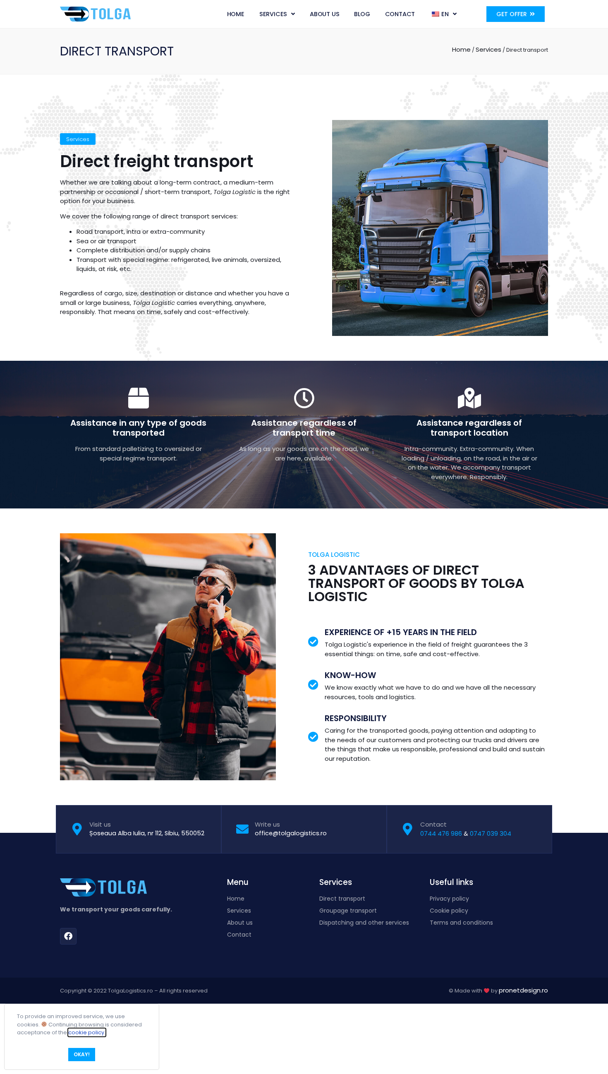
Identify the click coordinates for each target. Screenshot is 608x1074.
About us (324, 14)
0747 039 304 (490, 833)
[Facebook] (68, 936)
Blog (362, 14)
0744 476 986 (441, 833)
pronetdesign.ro (523, 990)
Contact (400, 14)
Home (235, 14)
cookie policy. (86, 1032)
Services (273, 14)
